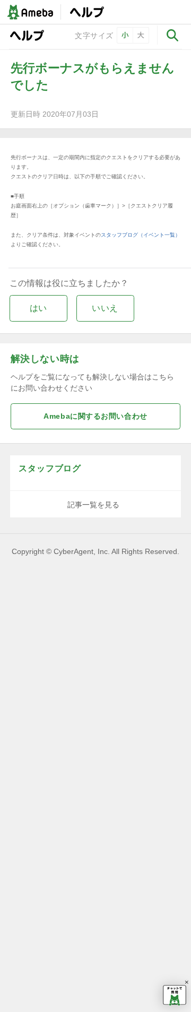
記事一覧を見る (93, 505)
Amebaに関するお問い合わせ (95, 416)
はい (38, 308)
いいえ (105, 308)
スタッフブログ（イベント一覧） (140, 235)
